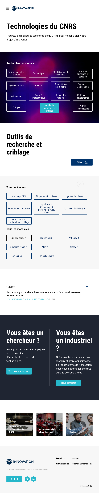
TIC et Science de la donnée (60, 73)
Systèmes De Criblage (74, 208)
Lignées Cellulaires (74, 196)
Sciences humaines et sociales (83, 74)
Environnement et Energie (16, 73)
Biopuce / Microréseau (46, 196)
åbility (90, 486)
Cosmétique (38, 73)
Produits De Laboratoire (19, 208)
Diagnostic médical (61, 96)
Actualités (60, 458)
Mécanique (16, 96)
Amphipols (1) (19, 256)
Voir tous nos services (19, 371)
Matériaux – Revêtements (83, 96)
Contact (14, 479)
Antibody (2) (74, 238)
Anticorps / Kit (19, 196)
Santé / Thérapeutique (38, 96)
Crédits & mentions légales (82, 464)
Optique (16, 107)
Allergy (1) (74, 247)
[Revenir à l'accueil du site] (23, 8)
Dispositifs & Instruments (61, 85)
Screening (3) (46, 238)
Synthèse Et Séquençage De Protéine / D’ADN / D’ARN (46, 208)
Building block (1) (19, 238)
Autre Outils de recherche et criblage (19, 221)
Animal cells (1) (47, 256)
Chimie (38, 85)
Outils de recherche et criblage (49, 108)
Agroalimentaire (16, 85)
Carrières (75, 458)
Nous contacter (68, 382)
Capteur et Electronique (83, 85)
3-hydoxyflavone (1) (19, 247)
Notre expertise (62, 464)
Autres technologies (83, 107)
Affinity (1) (47, 247)
